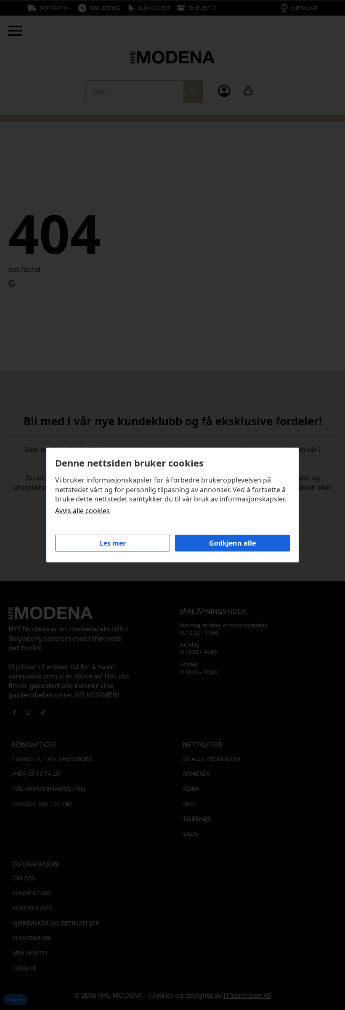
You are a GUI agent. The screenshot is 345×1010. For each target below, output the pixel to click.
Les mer (113, 543)
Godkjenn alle (232, 543)
